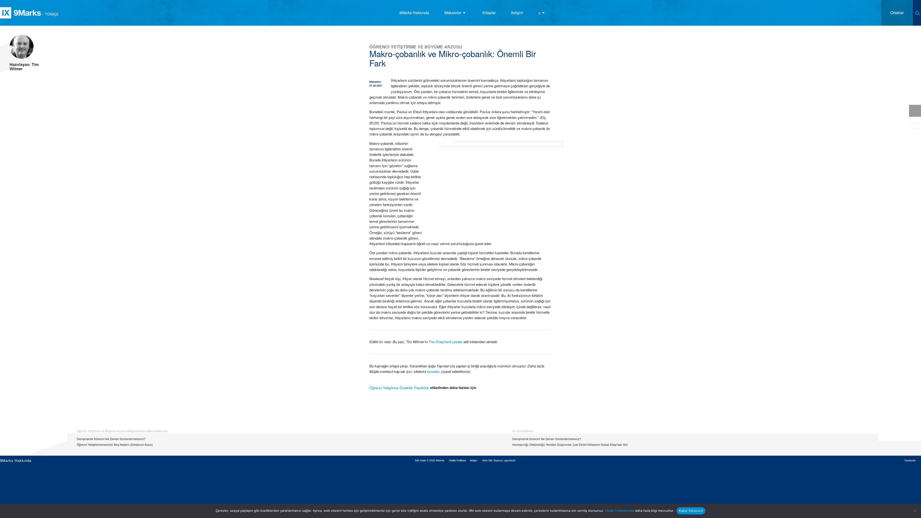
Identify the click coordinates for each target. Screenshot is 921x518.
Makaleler (375, 81)
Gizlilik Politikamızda (619, 510)
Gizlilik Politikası (457, 460)
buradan (433, 371)
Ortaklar (897, 12)
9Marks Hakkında (15, 460)
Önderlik (406, 387)
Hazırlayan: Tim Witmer (24, 66)
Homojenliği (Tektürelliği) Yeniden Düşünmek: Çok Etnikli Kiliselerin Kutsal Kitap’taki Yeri (570, 444)
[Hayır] (915, 510)
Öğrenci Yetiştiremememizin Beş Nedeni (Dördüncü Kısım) (115, 444)
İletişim (474, 460)
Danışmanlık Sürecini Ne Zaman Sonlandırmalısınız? (111, 438)
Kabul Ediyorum (691, 510)
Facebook (909, 460)
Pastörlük (421, 387)
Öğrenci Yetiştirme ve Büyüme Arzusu (415, 47)
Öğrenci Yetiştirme (383, 387)
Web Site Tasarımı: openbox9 (498, 460)
